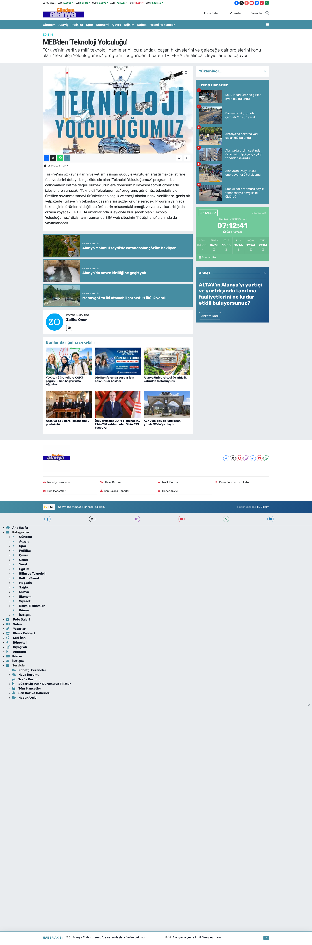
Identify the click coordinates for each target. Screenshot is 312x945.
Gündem (49, 24)
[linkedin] (270, 519)
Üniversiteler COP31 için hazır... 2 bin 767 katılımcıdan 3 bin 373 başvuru (117, 424)
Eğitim (129, 24)
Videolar (235, 13)
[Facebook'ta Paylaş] (46, 158)
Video (17, 624)
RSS (50, 506)
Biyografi (19, 647)
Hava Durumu (113, 482)
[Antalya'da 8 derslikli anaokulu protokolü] (69, 404)
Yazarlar (256, 13)
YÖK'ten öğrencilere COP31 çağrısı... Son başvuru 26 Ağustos (65, 381)
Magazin (25, 582)
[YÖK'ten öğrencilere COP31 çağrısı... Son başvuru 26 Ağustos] (69, 361)
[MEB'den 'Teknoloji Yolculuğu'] (118, 110)
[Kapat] (309, 705)
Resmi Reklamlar (162, 24)
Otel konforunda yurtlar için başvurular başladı (114, 379)
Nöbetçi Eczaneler (58, 482)
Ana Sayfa (20, 527)
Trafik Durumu (170, 482)
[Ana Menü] (267, 25)
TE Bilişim (263, 506)
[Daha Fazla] (67, 158)
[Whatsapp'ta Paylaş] (60, 158)
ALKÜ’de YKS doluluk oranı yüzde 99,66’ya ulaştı (162, 422)
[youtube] (181, 519)
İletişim (24, 615)
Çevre (116, 24)
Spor (89, 24)
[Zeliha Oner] (54, 322)
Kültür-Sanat (28, 578)
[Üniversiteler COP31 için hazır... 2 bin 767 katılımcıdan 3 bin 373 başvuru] (118, 404)
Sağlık (142, 24)
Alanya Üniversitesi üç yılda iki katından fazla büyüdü (165, 379)
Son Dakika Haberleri (117, 491)
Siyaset (24, 601)
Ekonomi (102, 24)
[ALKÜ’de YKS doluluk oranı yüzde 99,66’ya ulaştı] (167, 404)
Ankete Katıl (209, 316)
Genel (23, 560)
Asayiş (63, 24)
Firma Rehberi (23, 633)
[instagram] (137, 519)
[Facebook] (226, 458)
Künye (23, 610)
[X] (233, 458)
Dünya (23, 592)
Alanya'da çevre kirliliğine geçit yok (196, 937)
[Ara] (267, 13)
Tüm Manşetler (56, 491)
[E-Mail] (69, 328)
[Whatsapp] (266, 458)
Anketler (19, 651)
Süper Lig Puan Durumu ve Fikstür (44, 684)
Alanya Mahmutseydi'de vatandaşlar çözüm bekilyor (109, 937)
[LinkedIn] (253, 458)
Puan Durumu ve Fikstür (234, 482)
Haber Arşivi (170, 491)
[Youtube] (260, 458)
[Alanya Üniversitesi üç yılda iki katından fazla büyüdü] (167, 361)
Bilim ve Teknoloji (32, 573)
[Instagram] (246, 458)
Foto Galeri (212, 13)
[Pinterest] (239, 458)
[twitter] (92, 519)
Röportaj (19, 642)
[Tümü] (264, 71)
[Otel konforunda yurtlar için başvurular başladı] (118, 361)
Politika (77, 24)
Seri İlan (19, 638)
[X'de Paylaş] (53, 158)
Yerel (22, 564)
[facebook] (47, 519)
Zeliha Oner (76, 319)
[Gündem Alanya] (63, 13)
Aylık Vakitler (209, 257)
